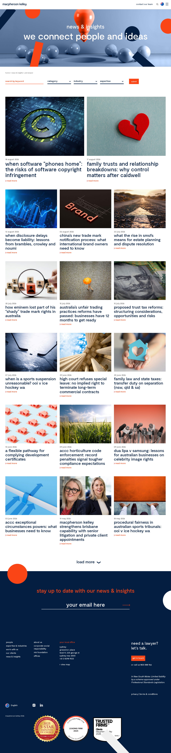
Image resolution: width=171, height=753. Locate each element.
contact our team (144, 4)
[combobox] (59, 81)
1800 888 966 (146, 664)
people (9, 642)
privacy (134, 694)
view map (65, 664)
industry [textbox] (78, 81)
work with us (12, 649)
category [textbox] (52, 81)
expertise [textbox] (105, 81)
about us (38, 642)
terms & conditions (149, 694)
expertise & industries (16, 645)
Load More (86, 561)
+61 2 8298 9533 (67, 658)
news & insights (13, 656)
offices (37, 656)
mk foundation (41, 652)
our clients (11, 653)
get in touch (138, 658)
